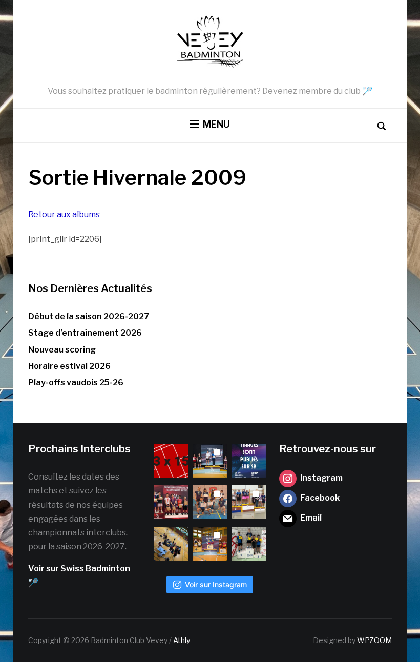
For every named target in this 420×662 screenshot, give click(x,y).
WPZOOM (374, 640)
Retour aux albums (64, 214)
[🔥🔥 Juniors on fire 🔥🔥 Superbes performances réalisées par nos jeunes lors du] (210, 502)
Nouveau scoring (62, 350)
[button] (210, 124)
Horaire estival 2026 (69, 366)
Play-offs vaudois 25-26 (75, 382)
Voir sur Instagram (216, 584)
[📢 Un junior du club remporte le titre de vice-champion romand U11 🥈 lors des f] (249, 544)
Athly (181, 640)
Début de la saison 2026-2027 (88, 316)
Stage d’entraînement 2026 (85, 333)
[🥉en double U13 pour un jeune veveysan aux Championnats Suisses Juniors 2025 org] (171, 502)
